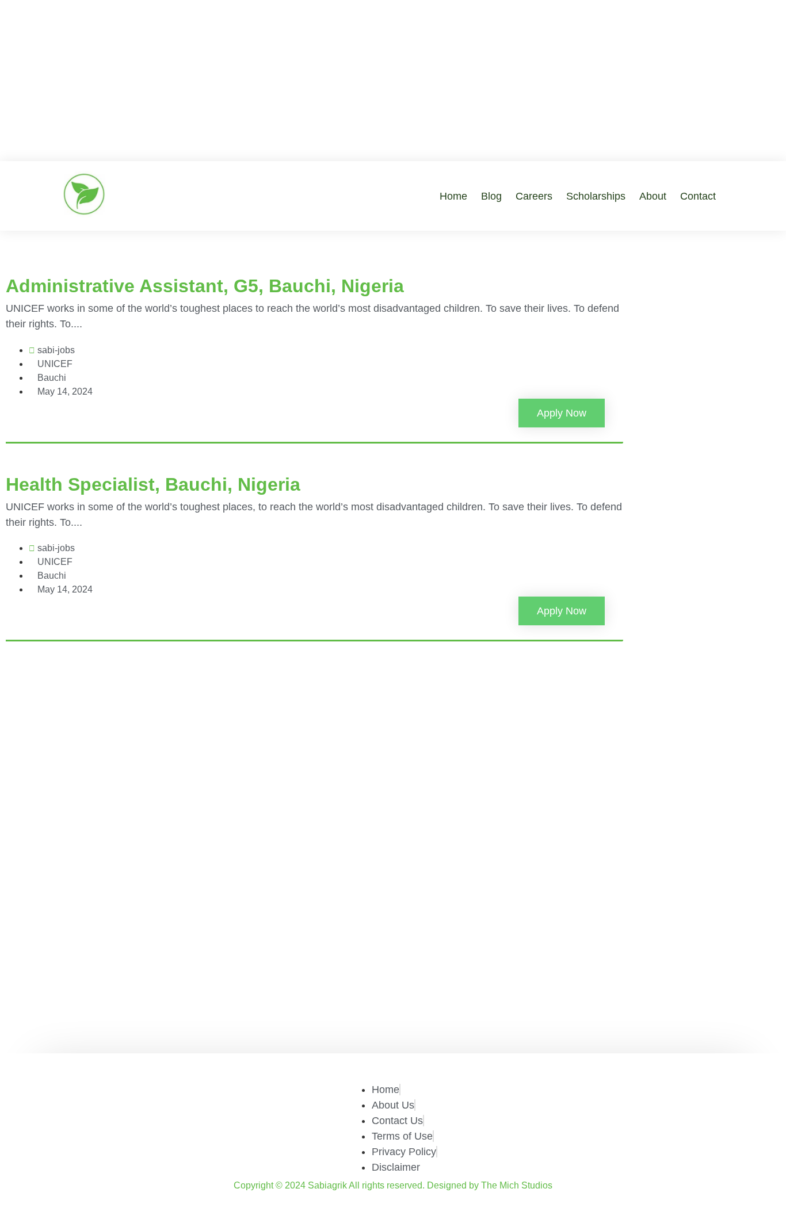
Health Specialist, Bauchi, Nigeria (153, 484)
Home (453, 196)
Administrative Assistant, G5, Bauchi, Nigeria (205, 286)
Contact (698, 196)
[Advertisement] (393, 80)
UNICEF (55, 364)
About (652, 196)
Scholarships (595, 196)
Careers (534, 196)
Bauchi (51, 378)
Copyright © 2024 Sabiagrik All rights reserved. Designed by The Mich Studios (393, 1185)
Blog (491, 196)
